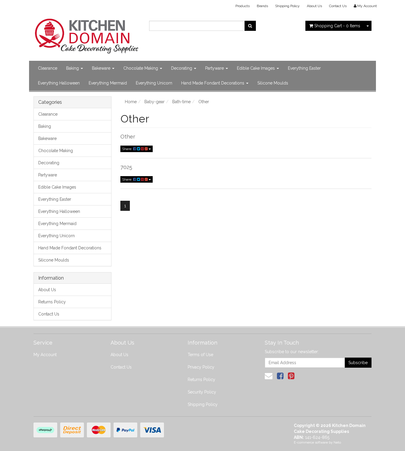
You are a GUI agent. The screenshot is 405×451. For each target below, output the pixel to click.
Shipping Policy (287, 6)
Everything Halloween (59, 83)
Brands (262, 6)
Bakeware (101, 68)
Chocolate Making (141, 68)
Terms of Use (200, 354)
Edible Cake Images (256, 68)
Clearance (47, 68)
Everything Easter (304, 68)
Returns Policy (52, 301)
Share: (127, 149)
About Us (314, 6)
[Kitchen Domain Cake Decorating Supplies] (87, 34)
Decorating (182, 68)
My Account (45, 354)
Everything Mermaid (108, 83)
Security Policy (202, 392)
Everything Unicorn (154, 83)
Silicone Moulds (272, 83)
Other (127, 136)
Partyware (215, 68)
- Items (337, 25)
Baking (73, 68)
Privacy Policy (201, 367)
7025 (126, 167)
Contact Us (338, 6)
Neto (337, 442)
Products (242, 6)
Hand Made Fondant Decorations (213, 83)
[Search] (250, 26)
